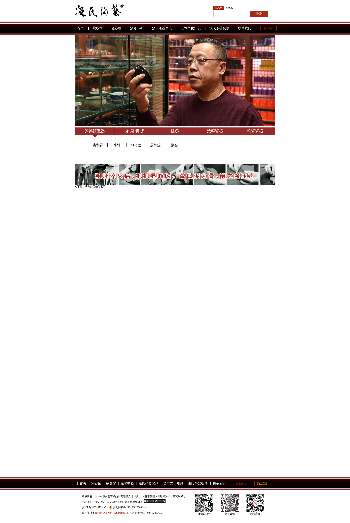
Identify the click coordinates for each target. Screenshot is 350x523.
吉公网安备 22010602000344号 (130, 507)
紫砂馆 (97, 28)
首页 (80, 28)
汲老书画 (136, 28)
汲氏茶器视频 (219, 28)
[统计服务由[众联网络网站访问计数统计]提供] (155, 502)
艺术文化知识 (191, 28)
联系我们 (244, 28)
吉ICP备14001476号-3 (94, 507)
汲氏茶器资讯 (162, 28)
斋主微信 (268, 28)
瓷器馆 (116, 28)
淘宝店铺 (262, 483)
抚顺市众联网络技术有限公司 (111, 512)
